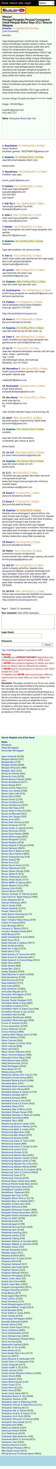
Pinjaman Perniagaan (12, 1275)
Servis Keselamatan (11, 1332)
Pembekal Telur (9, 1120)
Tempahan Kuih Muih (12, 1416)
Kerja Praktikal (8, 982)
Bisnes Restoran (9, 847)
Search (13, 3)
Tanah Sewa (7, 1390)
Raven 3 (10, 319)
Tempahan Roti (9, 1424)
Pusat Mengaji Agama (12, 1304)
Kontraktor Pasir (9, 1014)
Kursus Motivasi (9, 1031)
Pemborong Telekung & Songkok (18, 1169)
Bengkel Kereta (9, 764)
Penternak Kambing (11, 1232)
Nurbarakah (12, 385)
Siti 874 (10, 591)
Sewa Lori (6, 1355)
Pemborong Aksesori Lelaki (15, 1123)
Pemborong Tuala (10, 1175)
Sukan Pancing (9, 1387)
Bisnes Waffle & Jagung (13, 882)
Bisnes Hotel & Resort (12, 810)
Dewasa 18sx (8, 888)
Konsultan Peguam (11, 991)
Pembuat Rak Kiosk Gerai (14, 1186)
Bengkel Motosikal (11, 767)
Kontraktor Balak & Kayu (14, 1002)
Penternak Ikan (9, 1229)
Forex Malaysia (9, 899)
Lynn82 (10, 270)
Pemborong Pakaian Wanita (15, 1166)
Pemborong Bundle (11, 1137)
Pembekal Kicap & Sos (13, 1100)
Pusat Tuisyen (8, 1315)
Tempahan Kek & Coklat (13, 1410)
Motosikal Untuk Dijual (13, 1057)
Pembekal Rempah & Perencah (17, 1114)
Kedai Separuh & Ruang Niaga (17, 959)
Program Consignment (12, 1287)
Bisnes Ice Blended (11, 813)
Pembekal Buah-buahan (13, 1086)
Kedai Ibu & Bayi (10, 948)
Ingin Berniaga (8, 925)
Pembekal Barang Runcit (13, 1080)
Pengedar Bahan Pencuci (13, 1198)
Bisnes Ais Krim (9, 776)
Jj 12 (8, 472)
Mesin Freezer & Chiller (13, 1043)
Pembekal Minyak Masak (14, 1112)
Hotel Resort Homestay (13, 914)
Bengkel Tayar (8, 770)
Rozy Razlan (11, 145)
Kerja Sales (7, 985)
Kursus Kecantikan (10, 1025)
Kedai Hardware (9, 945)
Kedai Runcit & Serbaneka (14, 957)
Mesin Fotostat (9, 1040)
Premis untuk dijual (11, 1278)
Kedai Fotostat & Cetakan (14, 942)
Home (4, 3)
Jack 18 (10, 565)
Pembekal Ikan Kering (12, 1089)
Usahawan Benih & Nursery (15, 1439)
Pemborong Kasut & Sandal (15, 1146)
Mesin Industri (8, 1045)
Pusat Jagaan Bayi (10, 1295)
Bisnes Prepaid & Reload (14, 845)
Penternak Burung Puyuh (14, 1226)
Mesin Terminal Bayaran (13, 1054)
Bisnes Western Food (12, 885)
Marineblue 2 (13, 368)
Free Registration (15, 650)
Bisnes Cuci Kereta (10, 790)
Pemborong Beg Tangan (13, 1134)
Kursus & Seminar (10, 1022)
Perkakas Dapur (9, 1252)
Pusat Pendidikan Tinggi (13, 1307)
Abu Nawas (12, 397)
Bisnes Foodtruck (10, 802)
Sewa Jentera (8, 1350)
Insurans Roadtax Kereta (13, 931)
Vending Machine (10, 1444)
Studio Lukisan (9, 1370)
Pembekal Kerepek (10, 1094)
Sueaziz (8, 226)
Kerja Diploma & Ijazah (13, 974)
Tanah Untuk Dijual (11, 1393)
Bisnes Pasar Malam (11, 833)
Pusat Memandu (9, 1301)
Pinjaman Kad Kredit (11, 1266)
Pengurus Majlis (9, 1218)
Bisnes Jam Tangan (11, 816)
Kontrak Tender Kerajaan (13, 1000)
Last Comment (10, 31)
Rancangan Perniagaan (13, 1318)
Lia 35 (9, 348)
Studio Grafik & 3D (11, 1367)
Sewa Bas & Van (9, 1347)
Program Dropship (10, 1289)
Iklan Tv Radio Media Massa (15, 919)
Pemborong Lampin (11, 1149)
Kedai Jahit (6, 951)
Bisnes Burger (8, 784)
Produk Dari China (10, 1281)
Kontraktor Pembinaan (12, 1017)
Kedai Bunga (7, 934)
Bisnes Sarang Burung (12, 856)
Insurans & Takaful (11, 928)
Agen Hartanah (9, 756)
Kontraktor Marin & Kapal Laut (17, 1008)
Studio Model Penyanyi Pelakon (17, 1373)
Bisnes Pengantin (10, 839)
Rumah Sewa (8, 1324)
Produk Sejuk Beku (11, 1284)
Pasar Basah (7, 1068)
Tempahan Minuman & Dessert (17, 1418)
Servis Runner (8, 1341)
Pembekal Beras (9, 1083)
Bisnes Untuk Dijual (11, 879)
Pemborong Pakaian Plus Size (16, 1163)
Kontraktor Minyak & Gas (14, 1011)
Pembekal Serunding (12, 1117)
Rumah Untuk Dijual (11, 1327)
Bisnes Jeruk (7, 819)
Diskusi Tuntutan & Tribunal (15, 893)
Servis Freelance (9, 1330)
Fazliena (9, 186)
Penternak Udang (10, 1238)
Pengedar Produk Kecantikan (16, 1212)
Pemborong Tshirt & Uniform (16, 1172)
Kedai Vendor (8, 965)
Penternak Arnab (9, 1220)
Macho (9, 550)
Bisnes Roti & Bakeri (11, 850)
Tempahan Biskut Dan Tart (22, 118)
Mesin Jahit (7, 1048)
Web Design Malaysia (12, 1447)
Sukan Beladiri (8, 1378)
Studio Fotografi (9, 1364)
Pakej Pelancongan (11, 1060)
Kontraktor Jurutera (11, 1005)
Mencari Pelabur (9, 1037)
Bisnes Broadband (10, 781)
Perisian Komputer (10, 1249)
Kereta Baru (7, 968)
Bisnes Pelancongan (11, 836)
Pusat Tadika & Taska (12, 1312)
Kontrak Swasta (9, 997)
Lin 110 (10, 452)
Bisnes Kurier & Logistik (13, 827)
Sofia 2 (8, 215)
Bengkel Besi (8, 761)
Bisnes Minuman (9, 830)
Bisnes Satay (7, 859)
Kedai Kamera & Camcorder (15, 954)
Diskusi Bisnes (8, 891)
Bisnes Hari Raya (9, 807)
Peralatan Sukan (9, 1246)
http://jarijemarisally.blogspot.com (19, 599)
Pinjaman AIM (8, 1261)
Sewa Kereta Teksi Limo (13, 1353)
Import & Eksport (10, 922)
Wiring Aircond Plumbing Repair (17, 1453)
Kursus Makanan (10, 1028)
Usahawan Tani (9, 1441)
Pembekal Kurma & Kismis (15, 1103)
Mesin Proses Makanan (13, 1051)
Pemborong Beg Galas (12, 1132)
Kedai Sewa (7, 962)
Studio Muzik (8, 1375)
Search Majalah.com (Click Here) (17, 737)
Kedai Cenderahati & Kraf (14, 936)
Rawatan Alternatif (10, 1321)
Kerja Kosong (8, 979)
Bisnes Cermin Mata (11, 787)
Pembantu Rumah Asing (13, 1077)
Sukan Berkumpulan (11, 1381)
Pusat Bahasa (8, 1292)
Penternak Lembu (10, 1235)
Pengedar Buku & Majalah (14, 1200)
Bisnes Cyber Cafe (10, 793)
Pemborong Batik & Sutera (15, 1129)
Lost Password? (34, 650)
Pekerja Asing (8, 1071)
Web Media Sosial (10, 1450)
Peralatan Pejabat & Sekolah (16, 1243)
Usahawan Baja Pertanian (14, 1436)
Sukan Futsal (8, 1384)
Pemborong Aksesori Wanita (15, 1126)
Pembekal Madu (9, 1106)
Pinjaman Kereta (9, 1269)
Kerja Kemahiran (9, 977)
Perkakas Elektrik (10, 1255)
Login (28, 3)
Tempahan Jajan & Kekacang (16, 1401)
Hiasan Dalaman (9, 908)
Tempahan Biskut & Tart (13, 1396)
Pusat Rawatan (9, 1310)
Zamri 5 (10, 336)
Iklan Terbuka (8, 916)
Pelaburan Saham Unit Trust (15, 1074)
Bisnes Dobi (7, 796)
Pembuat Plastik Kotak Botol (15, 1183)
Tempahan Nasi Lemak (12, 1421)
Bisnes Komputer (10, 824)
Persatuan (6, 744)
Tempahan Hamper (11, 1398)
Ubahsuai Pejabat (10, 1427)
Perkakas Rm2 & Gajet (12, 1258)
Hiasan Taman (8, 911)
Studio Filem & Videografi (14, 1361)
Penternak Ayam (9, 1223)
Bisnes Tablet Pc (9, 873)
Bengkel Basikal (9, 759)
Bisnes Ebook (8, 799)
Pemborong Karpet (11, 1143)
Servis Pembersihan (11, 1335)
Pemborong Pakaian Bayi (14, 1155)
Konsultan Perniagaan (12, 750)
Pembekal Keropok (11, 1097)
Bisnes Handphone (11, 804)
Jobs (21, 3)
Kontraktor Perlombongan (14, 1020)
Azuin (9, 417)
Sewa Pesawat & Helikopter (15, 1358)
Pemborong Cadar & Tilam (15, 1140)
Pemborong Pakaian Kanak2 (15, 1157)
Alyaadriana (11, 171)
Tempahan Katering (11, 1407)
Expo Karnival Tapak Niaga (15, 896)
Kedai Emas (7, 939)
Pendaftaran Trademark (13, 1192)
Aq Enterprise (13, 290)
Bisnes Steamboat (10, 868)
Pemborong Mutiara (11, 1152)
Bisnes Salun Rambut (12, 853)
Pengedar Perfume (10, 1206)
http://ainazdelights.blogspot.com (19, 313)
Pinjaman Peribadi (10, 1272)
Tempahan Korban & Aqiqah (15, 1413)
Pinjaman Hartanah (11, 1263)
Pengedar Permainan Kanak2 (16, 1209)
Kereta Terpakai (9, 971)
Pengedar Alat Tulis (11, 1195)
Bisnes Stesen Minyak (12, 871)
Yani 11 (8, 255)
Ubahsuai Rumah (10, 1430)
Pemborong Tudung (11, 1177)
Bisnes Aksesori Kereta (12, 779)
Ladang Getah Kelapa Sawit (15, 1034)
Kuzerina (6, 28)
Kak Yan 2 (10, 203)
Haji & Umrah (8, 905)
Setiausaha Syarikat (11, 1344)
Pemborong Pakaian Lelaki (14, 1160)
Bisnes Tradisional (10, 876)
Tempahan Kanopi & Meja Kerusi (18, 1404)
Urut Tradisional (9, 1433)
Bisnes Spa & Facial (11, 865)
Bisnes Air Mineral (10, 773)
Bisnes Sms (7, 862)
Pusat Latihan (8, 1298)
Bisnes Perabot (8, 842)
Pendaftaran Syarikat (11, 1189)
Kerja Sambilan (9, 988)
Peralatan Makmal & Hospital (16, 1241)
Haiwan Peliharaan (11, 902)
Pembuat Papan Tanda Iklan (15, 1180)
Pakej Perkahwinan (11, 1063)
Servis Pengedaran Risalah (15, 1338)
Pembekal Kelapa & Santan (15, 1091)
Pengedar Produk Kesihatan (15, 1215)
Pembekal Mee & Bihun (13, 1109)
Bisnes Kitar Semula (11, 822)
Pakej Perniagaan (10, 747)
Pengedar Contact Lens (12, 1203)
